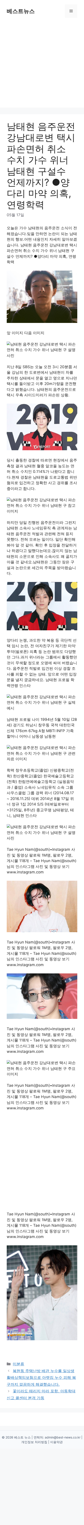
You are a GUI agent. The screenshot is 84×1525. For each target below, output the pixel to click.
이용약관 (56, 1442)
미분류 (18, 1364)
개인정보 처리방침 (34, 1442)
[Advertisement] (42, 66)
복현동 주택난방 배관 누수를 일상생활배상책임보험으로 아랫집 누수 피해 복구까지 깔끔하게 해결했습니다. (41, 1378)
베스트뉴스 (21, 11)
